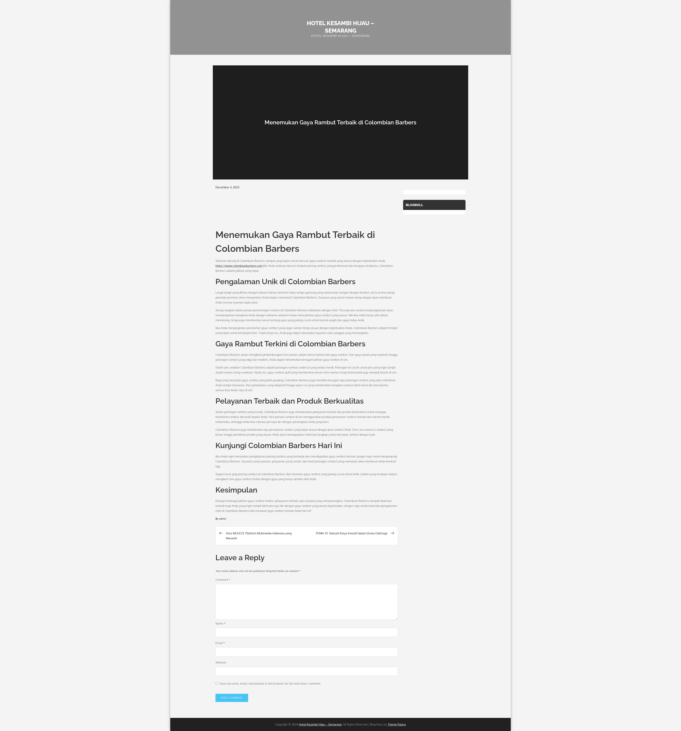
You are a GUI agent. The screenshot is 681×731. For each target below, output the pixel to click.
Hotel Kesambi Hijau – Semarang (320, 724)
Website (220, 662)
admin (222, 518)
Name (220, 623)
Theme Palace (397, 724)
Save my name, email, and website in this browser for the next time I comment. (270, 683)
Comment (222, 579)
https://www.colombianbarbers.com (238, 266)
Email (220, 643)
